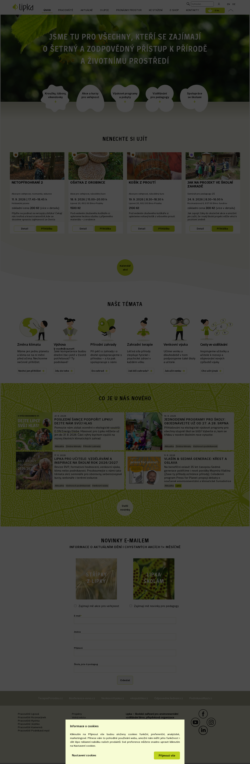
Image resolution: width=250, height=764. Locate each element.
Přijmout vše (167, 755)
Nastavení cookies (84, 755)
